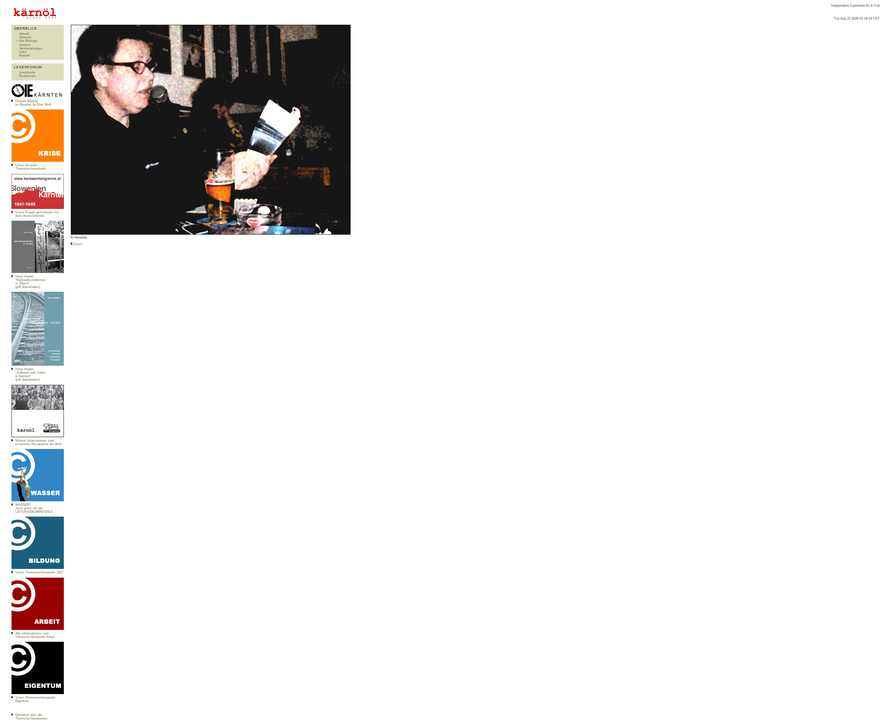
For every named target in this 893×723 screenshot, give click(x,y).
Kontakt (24, 55)
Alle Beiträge (28, 41)
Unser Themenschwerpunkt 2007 (39, 572)
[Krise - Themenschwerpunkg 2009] (38, 160)
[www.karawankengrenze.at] (38, 208)
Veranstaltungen (30, 48)
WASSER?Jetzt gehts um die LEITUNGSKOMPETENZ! (34, 508)
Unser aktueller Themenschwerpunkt (30, 166)
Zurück (77, 244)
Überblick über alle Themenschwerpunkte (31, 716)
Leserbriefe (27, 72)
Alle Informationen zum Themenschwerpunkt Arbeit (35, 635)
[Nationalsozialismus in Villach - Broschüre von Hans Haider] (38, 272)
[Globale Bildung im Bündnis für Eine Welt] (38, 96)
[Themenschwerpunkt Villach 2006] (38, 629)
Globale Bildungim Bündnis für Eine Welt (33, 102)
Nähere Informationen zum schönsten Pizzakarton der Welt (38, 442)
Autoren (24, 45)
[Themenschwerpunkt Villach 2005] (38, 693)
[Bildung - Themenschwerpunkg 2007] (38, 568)
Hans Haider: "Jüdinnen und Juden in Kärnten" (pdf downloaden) (30, 374)
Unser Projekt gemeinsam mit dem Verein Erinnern (37, 214)
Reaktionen (27, 76)
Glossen (25, 37)
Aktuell (24, 34)
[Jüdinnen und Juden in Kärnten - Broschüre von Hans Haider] (38, 364)
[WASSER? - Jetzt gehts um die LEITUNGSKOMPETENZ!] (38, 500)
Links (23, 52)
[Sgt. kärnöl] (38, 436)
